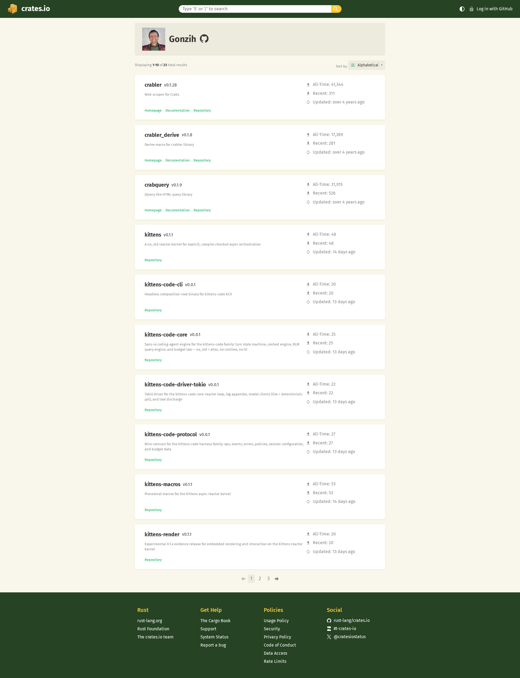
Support (208, 628)
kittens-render (162, 535)
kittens (153, 235)
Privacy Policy (277, 637)
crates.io (35, 8)
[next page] (277, 579)
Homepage (153, 110)
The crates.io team (155, 637)
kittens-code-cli (164, 285)
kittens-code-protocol (171, 435)
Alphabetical (368, 65)
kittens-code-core (166, 335)
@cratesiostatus (346, 636)
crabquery (157, 185)
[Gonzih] (204, 39)
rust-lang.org (149, 620)
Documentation (177, 110)
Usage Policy (276, 620)
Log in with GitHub (495, 8)
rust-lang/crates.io (348, 620)
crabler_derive (162, 135)
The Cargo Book (215, 620)
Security (272, 628)
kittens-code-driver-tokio (175, 385)
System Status (214, 637)
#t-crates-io (341, 628)
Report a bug (213, 645)
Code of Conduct (280, 645)
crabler (153, 85)
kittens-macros (162, 484)
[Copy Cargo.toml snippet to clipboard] (181, 85)
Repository (202, 110)
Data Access (275, 653)
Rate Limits (275, 661)
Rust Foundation (153, 628)
